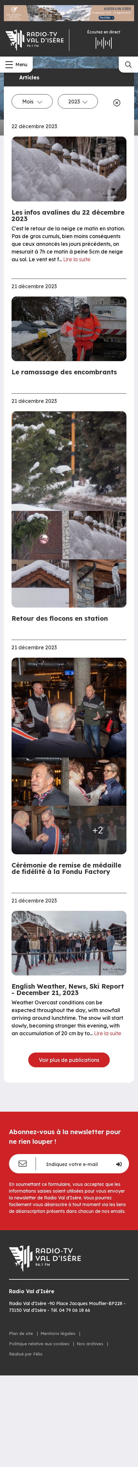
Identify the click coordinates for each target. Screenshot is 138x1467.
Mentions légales (58, 1333)
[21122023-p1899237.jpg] (97, 583)
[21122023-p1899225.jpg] (40, 583)
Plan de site (21, 1333)
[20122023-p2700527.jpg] (40, 782)
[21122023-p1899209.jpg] (69, 461)
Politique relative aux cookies (40, 1343)
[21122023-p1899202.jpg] (40, 535)
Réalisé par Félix (25, 1353)
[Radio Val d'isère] (34, 40)
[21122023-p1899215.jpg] (97, 535)
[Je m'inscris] (118, 1163)
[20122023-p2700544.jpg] (40, 830)
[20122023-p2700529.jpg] (69, 707)
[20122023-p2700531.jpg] (97, 782)
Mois (28, 101)
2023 (74, 101)
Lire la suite (77, 259)
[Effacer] (115, 102)
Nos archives (91, 1343)
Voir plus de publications (69, 1060)
